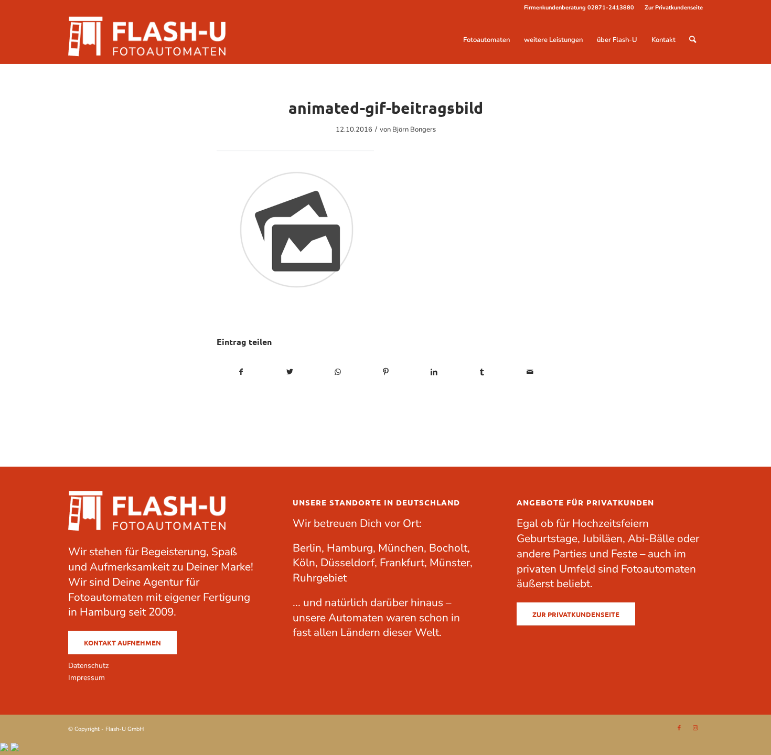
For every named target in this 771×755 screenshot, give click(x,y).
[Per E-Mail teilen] (530, 372)
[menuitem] (671, 7)
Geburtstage (547, 538)
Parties (570, 553)
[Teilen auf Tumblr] (482, 372)
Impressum (86, 678)
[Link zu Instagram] (695, 728)
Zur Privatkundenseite (674, 8)
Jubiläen (603, 538)
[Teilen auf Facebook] (241, 372)
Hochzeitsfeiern (610, 523)
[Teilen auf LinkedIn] (434, 372)
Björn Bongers (414, 129)
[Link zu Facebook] (679, 728)
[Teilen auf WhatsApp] (337, 372)
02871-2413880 (610, 8)
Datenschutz (88, 666)
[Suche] (692, 39)
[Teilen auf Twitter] (290, 372)
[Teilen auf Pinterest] (386, 372)
